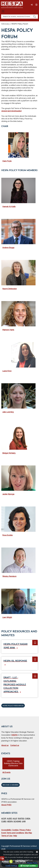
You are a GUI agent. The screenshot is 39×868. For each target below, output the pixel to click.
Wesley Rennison (9, 576)
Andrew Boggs (8, 248)
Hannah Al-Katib (9, 207)
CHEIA (27, 819)
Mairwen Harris (8, 330)
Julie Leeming (8, 412)
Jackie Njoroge (8, 494)
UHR (24, 821)
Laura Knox (6, 371)
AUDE (9, 819)
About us (5, 745)
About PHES (6, 805)
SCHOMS (17, 821)
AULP (15, 819)
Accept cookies (29, 866)
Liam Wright (7, 617)
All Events (6, 772)
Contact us (14, 745)
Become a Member (10, 785)
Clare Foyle (7, 161)
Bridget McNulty (9, 453)
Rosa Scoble (7, 535)
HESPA (14, 735)
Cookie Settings (11, 866)
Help (15, 836)
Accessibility (6, 830)
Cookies (15, 830)
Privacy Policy (25, 830)
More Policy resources (13, 706)
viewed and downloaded (11, 111)
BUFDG (21, 819)
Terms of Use (6, 836)
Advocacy (5, 24)
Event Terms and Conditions (12, 833)
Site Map (28, 833)
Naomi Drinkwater (9, 289)
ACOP (3, 819)
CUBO (3, 821)
